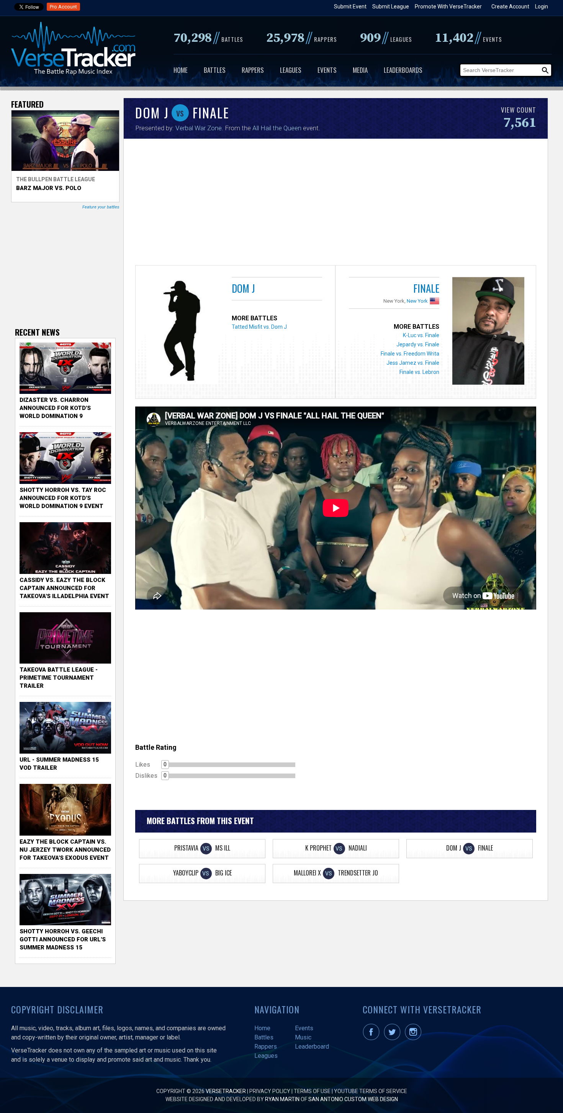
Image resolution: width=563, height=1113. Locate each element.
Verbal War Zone (198, 128)
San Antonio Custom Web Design (353, 1099)
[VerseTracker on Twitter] (394, 1038)
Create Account (510, 6)
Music (303, 1037)
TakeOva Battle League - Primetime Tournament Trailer (59, 677)
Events (327, 70)
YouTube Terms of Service (370, 1091)
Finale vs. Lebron (419, 372)
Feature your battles (100, 207)
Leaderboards (403, 70)
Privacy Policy (269, 1091)
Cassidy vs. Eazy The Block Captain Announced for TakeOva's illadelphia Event (64, 588)
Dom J (243, 288)
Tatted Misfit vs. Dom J (259, 327)
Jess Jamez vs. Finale (412, 363)
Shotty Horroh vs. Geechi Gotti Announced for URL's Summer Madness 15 (63, 939)
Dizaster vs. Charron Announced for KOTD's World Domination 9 (55, 408)
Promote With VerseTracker (448, 6)
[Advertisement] (335, 203)
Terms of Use (312, 1091)
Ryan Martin (282, 1099)
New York (417, 301)
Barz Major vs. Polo (48, 188)
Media (360, 70)
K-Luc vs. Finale (421, 335)
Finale (426, 288)
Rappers (253, 70)
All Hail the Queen (276, 128)
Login (541, 6)
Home (180, 70)
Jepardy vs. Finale (417, 344)
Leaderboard (312, 1046)
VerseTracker (226, 1091)
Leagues (290, 70)
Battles (215, 70)
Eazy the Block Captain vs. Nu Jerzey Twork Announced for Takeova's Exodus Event (65, 849)
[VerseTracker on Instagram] (414, 1038)
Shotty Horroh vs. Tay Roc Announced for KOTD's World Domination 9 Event (63, 498)
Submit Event (350, 6)
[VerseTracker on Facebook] (373, 1038)
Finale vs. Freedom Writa (410, 354)
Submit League (390, 6)
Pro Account (63, 7)
